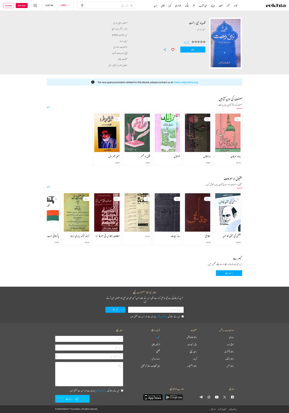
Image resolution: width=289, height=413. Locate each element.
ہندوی (231, 337)
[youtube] (216, 397)
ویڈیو (213, 5)
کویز (169, 5)
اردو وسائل (156, 358)
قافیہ (162, 5)
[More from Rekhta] (35, 5)
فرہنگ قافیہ (156, 344)
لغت (221, 5)
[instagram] (209, 397)
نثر (194, 5)
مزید (48, 106)
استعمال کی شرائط (222, 409)
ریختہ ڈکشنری (229, 351)
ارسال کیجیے (69, 398)
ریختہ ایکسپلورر (192, 366)
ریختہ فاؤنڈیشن (192, 337)
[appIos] (152, 397)
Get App (21, 5)
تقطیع (158, 351)
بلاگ (187, 5)
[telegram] (201, 397)
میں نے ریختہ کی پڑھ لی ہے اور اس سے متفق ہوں (155, 316)
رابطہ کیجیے (193, 351)
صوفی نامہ (230, 344)
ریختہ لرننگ (229, 358)
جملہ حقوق (213, 409)
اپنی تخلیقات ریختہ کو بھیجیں (150, 366)
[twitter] (224, 397)
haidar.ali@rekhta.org (185, 82)
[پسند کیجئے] (171, 49)
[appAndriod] (173, 397)
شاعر (235, 5)
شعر (228, 5)
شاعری (116, 47)
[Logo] (276, 6)
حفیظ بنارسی (117, 22)
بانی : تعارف (192, 344)
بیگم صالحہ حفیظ (117, 28)
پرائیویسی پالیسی (161, 316)
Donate (8, 5)
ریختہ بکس (230, 366)
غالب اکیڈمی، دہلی (115, 65)
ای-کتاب (203, 5)
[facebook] (232, 397)
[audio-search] (82, 5)
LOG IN (49, 5)
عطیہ (158, 337)
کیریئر (195, 358)
